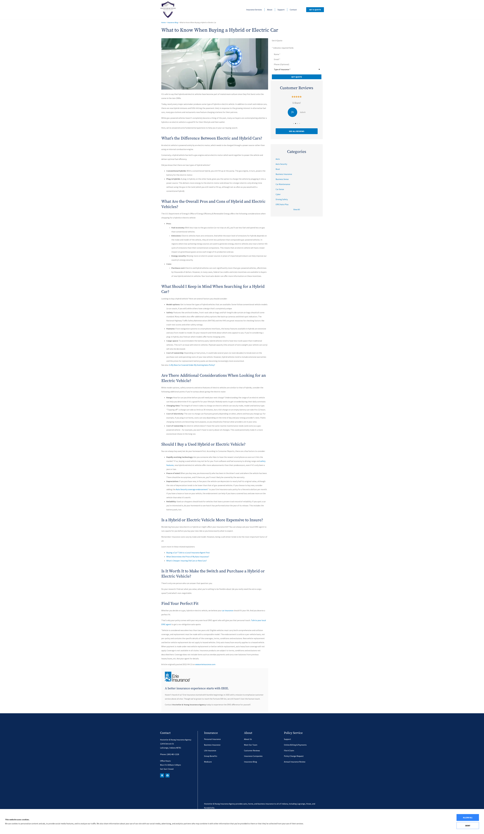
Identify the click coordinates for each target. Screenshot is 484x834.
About (269, 9)
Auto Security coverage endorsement (192, 489)
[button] (293, 123)
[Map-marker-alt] (162, 775)
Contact (293, 9)
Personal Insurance (212, 739)
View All (296, 209)
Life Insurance (210, 750)
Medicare (208, 761)
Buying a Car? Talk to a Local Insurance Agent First (188, 552)
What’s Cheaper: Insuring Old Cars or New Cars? (186, 560)
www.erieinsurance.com (205, 664)
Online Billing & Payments (295, 745)
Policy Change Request (294, 756)
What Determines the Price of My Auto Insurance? (187, 556)
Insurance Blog (173, 22)
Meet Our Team (250, 745)
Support (281, 9)
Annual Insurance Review (294, 761)
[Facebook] (167, 775)
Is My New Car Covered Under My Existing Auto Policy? (192, 365)
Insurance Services (254, 9)
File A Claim (289, 750)
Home (163, 22)
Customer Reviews (252, 750)
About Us (248, 739)
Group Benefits (210, 756)
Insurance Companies (253, 756)
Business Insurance (212, 745)
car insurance (227, 610)
